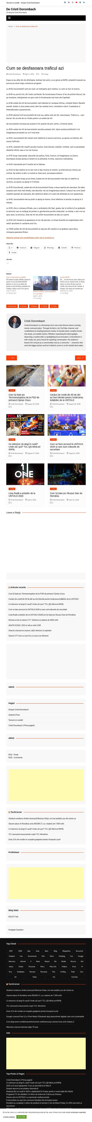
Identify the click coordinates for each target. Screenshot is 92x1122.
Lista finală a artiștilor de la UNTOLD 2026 (25, 615)
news (11, 967)
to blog (45, 74)
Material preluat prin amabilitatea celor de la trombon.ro (30, 238)
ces (21, 956)
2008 (20, 951)
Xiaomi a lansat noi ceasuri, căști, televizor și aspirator (30, 630)
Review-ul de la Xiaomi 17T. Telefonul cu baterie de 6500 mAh (33, 620)
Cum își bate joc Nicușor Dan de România (59, 615)
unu (81, 972)
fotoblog (62, 956)
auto (37, 951)
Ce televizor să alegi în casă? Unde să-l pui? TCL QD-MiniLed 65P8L (24, 447)
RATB (45, 306)
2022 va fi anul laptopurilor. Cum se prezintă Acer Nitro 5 (28, 1086)
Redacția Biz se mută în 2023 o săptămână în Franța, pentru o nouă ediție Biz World (39, 1091)
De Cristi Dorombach (21, 9)
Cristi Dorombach (14, 74)
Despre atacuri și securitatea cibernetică (22, 1089)
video (35, 977)
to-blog (63, 972)
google (80, 956)
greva (24, 306)
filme (52, 956)
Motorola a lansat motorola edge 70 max (22, 1027)
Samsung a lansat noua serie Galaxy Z (58, 1022)
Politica (64, 967)
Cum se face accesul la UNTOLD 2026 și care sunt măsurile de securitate (66, 447)
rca (10, 972)
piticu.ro (53, 967)
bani (46, 951)
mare (38, 961)
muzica (73, 961)
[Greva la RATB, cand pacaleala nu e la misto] (45, 283)
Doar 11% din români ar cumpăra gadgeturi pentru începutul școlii (34, 839)
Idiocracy (12, 961)
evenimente (32, 956)
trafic (55, 306)
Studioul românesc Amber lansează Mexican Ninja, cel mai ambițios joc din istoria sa (42, 818)
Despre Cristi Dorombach (30, 3)
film (43, 956)
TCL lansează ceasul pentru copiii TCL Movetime (28, 834)
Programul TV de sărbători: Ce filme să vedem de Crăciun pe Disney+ (34, 1094)
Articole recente (18, 587)
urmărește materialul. (78, 1112)
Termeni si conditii (12, 3)
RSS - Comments (15, 758)
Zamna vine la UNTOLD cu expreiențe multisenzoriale (27, 1097)
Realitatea (20, 972)
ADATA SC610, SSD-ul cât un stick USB (25, 625)
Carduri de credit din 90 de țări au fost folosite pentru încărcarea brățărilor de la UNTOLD (66, 397)
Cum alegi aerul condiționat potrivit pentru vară (24, 1022)
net (82, 961)
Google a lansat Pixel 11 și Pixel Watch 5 (22, 1017)
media (63, 961)
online (21, 967)
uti (15, 977)
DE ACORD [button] (21, 1117)
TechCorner (16, 812)
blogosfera (66, 951)
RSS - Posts (13, 755)
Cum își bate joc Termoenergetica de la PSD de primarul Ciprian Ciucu (24, 397)
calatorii (12, 956)
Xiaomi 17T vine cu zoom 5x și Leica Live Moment (28, 636)
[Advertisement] (46, 45)
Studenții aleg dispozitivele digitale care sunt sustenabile (61, 1017)
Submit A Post (14, 715)
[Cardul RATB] (73, 285)
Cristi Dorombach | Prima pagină (21, 725)
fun (71, 956)
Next (79, 358)
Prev (13, 358)
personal (31, 967)
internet (23, 961)
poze (74, 967)
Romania (43, 972)
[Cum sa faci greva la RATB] (19, 285)
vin (54, 977)
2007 (11, 951)
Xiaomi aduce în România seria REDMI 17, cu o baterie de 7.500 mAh (36, 824)
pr (82, 967)
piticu (42, 967)
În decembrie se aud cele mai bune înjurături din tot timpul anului (31, 1100)
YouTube (74, 977)
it (30, 961)
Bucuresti (12, 306)
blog (55, 951)
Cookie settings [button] (9, 1117)
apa (28, 951)
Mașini (34, 306)
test (53, 972)
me (55, 961)
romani (32, 972)
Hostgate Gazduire (16, 930)
